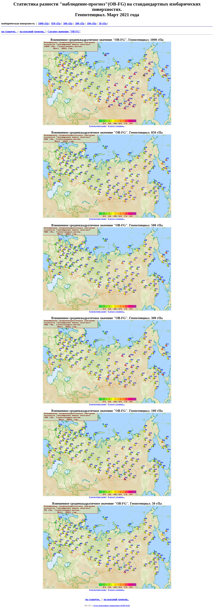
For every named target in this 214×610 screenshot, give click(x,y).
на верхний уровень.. (32, 31)
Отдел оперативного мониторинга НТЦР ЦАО (111, 605)
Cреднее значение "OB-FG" (64, 31)
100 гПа (91, 23)
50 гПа (103, 23)
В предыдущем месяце (97, 126)
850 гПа (56, 23)
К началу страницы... (116, 126)
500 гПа (67, 23)
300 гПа (79, 23)
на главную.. (9, 31)
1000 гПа (43, 23)
